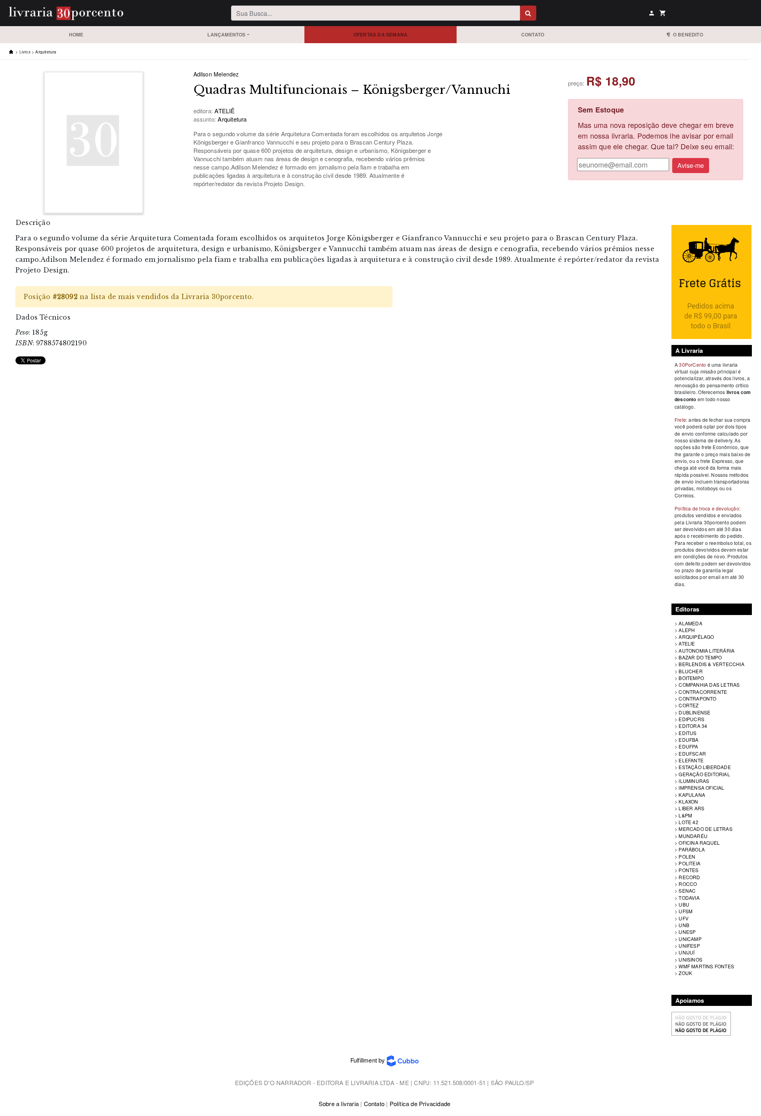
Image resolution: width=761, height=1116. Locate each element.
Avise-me (690, 165)
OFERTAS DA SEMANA (380, 34)
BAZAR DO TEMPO (700, 657)
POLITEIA (689, 863)
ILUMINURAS (694, 780)
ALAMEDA (690, 623)
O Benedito (686, 34)
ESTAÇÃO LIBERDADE (704, 767)
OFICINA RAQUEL (699, 842)
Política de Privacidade (420, 1103)
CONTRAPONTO (697, 698)
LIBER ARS (691, 808)
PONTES (688, 870)
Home (76, 34)
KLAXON (688, 801)
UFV (683, 918)
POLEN (687, 856)
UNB (684, 925)
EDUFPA (688, 746)
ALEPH (687, 630)
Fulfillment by (368, 1060)
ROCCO (688, 883)
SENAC (687, 890)
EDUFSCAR (692, 753)
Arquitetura (45, 52)
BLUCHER (690, 671)
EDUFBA (688, 739)
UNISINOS (690, 959)
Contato (532, 34)
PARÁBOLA (692, 849)
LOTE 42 (688, 822)
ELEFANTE (691, 760)
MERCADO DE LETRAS (705, 828)
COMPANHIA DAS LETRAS (709, 684)
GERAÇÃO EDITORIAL (704, 774)
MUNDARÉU (693, 835)
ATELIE (687, 643)
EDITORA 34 (693, 725)
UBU (684, 904)
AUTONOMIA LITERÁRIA (706, 650)
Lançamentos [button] (226, 34)
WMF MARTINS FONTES (706, 966)
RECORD (689, 877)
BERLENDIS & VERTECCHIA (711, 664)
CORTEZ (688, 705)
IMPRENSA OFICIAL (701, 787)
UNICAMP (690, 938)
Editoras (687, 609)
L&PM (685, 815)
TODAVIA (689, 897)
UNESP (687, 931)
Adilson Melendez (216, 74)
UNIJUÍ (686, 952)
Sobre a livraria (339, 1103)
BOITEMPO (691, 677)
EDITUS (687, 732)
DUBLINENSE (694, 712)
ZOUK (685, 972)
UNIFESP (689, 945)
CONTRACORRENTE (703, 691)
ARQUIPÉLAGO (696, 636)
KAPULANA (692, 794)
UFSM (685, 911)
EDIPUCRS (691, 719)
